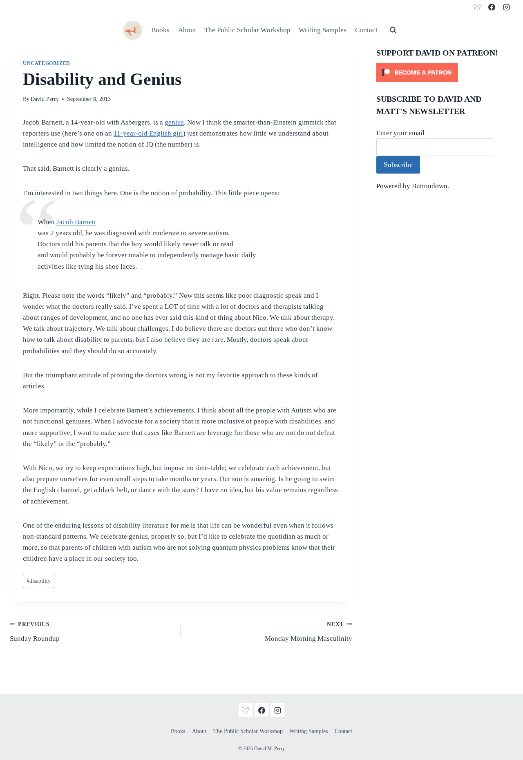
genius (174, 122)
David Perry (45, 99)
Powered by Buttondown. (412, 186)
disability (39, 581)
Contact (366, 30)
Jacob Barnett (76, 222)
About (187, 30)
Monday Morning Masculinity (308, 631)
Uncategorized (46, 63)
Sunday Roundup (35, 631)
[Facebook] (491, 7)
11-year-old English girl (148, 133)
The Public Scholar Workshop (247, 30)
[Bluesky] (477, 7)
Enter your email (400, 133)
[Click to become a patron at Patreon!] (444, 72)
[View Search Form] (393, 30)
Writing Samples (322, 30)
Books (160, 30)
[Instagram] (506, 7)
